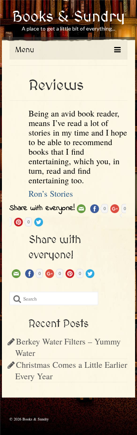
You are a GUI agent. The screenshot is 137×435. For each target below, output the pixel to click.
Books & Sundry (68, 17)
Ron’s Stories (51, 193)
